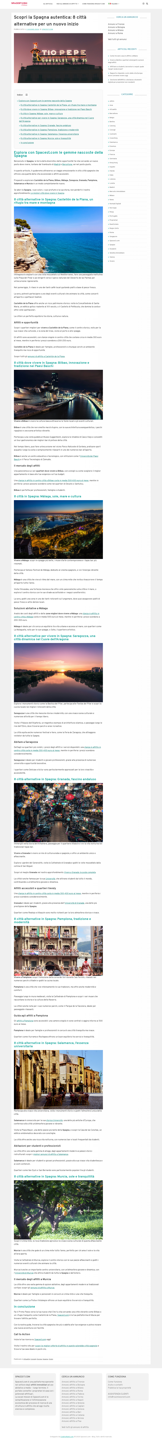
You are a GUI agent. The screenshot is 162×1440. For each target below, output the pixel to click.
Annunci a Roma (115, 33)
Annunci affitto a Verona (73, 1418)
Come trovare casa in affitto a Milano (124, 56)
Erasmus (113, 146)
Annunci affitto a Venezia (73, 1403)
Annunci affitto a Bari (71, 1412)
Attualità (26, 1359)
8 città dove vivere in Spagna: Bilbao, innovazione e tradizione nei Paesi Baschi (56, 109)
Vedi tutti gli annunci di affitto (75, 1427)
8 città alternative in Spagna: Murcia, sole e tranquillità (46, 138)
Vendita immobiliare (117, 253)
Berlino (112, 122)
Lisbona (112, 179)
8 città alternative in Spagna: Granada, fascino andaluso (46, 125)
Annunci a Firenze (116, 24)
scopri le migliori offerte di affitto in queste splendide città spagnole (66, 1346)
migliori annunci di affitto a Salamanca (50, 1154)
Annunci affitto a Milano (73, 1388)
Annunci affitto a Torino (72, 1397)
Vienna (112, 257)
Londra (112, 183)
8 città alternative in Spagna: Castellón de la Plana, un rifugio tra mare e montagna (58, 105)
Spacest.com (47, 29)
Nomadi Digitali (115, 204)
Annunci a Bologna (116, 27)
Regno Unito (114, 228)
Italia (111, 175)
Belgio (112, 118)
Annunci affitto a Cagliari (73, 1406)
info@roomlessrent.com (119, 1397)
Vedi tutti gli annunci (117, 39)
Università (50, 879)
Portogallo (113, 216)
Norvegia (113, 208)
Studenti (113, 249)
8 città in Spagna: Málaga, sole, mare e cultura (42, 114)
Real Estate (114, 224)
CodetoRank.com (67, 1437)
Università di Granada (74, 903)
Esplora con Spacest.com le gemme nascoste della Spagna (45, 101)
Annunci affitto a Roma (72, 1391)
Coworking (113, 138)
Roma (112, 233)
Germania (113, 159)
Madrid (57, 164)
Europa (39, 1359)
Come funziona (115, 1382)
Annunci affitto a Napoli (72, 1400)
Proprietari (114, 220)
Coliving (112, 126)
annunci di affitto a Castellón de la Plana (46, 356)
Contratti (113, 134)
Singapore (113, 237)
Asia (111, 105)
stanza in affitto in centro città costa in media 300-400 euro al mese (49, 893)
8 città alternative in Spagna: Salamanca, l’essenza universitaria (50, 134)
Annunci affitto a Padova (73, 1394)
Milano (112, 196)
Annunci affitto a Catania (73, 1415)
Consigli (33, 1359)
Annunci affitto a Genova (73, 1409)
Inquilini (112, 167)
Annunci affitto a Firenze (73, 1382)
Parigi (112, 212)
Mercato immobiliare (117, 192)
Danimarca (114, 142)
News (112, 200)
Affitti (112, 101)
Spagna (45, 1359)
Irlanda (112, 171)
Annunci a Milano (116, 30)
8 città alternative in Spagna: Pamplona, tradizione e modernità (50, 130)
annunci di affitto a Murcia (42, 1288)
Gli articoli (48, 4)
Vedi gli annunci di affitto (66, 4)
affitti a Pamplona (25, 1021)
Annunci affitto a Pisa (71, 1421)
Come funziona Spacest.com (93, 4)
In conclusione (27, 143)
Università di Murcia (24, 1273)
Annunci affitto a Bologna (73, 1385)
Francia (112, 155)
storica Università (54, 1120)
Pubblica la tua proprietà (119, 1388)
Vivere (51, 1359)
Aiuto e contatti (115, 1385)
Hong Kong (114, 163)
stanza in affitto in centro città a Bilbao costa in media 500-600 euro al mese (53, 480)
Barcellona (67, 164)
